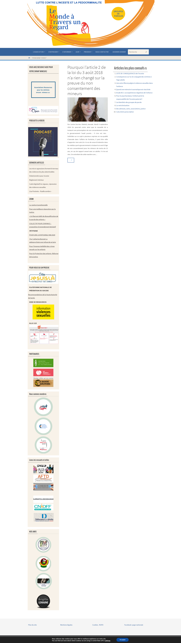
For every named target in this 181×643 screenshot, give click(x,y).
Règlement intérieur (36, 180)
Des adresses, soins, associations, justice (130, 108)
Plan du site (32, 625)
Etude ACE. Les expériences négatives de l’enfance (134, 93)
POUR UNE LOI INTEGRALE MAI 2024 (42, 235)
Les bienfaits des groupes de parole (129, 102)
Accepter (122, 640)
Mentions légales (66, 625)
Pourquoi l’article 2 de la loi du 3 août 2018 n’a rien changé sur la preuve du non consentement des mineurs (86, 80)
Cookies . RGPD (97, 625)
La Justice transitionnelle (38, 205)
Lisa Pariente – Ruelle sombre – (40, 191)
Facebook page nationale (133, 625)
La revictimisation (122, 105)
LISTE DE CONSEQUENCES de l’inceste (130, 73)
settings (107, 641)
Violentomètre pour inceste (39, 176)
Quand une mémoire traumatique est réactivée (133, 89)
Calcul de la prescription (125, 112)
